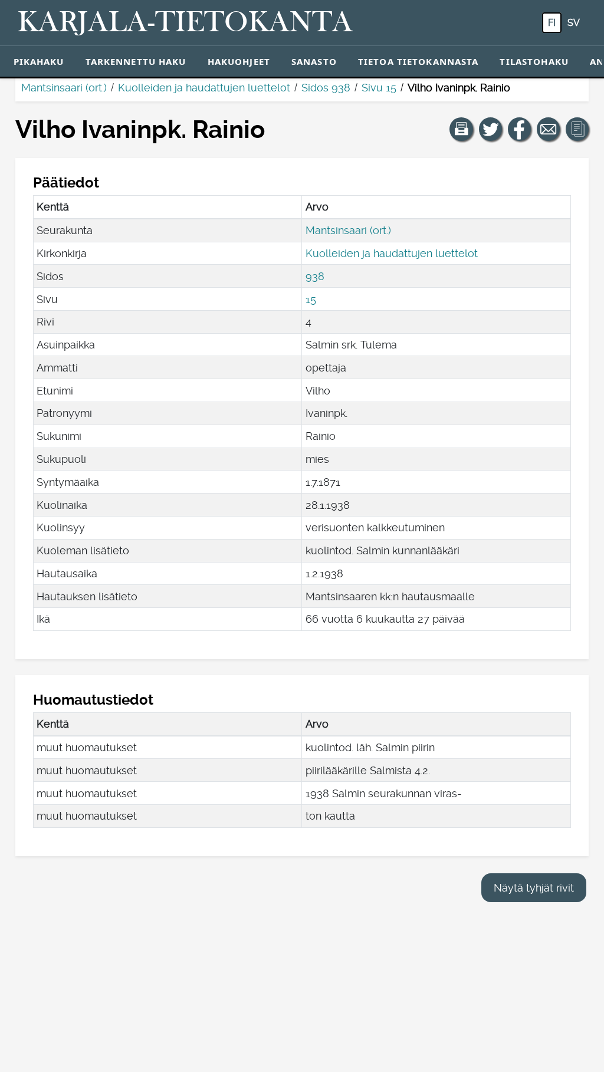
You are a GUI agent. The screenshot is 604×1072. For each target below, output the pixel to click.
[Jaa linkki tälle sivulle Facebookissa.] (519, 129)
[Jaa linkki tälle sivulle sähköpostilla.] (548, 129)
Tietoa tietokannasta (418, 61)
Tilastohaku (534, 61)
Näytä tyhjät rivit (534, 888)
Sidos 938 (325, 87)
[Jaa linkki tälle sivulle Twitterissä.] (491, 129)
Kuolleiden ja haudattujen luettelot (204, 87)
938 (315, 276)
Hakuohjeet (239, 61)
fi (552, 22)
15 (311, 299)
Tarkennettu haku (136, 61)
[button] (461, 129)
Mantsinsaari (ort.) (64, 87)
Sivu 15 (379, 87)
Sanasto (314, 61)
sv (573, 22)
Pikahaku (39, 61)
